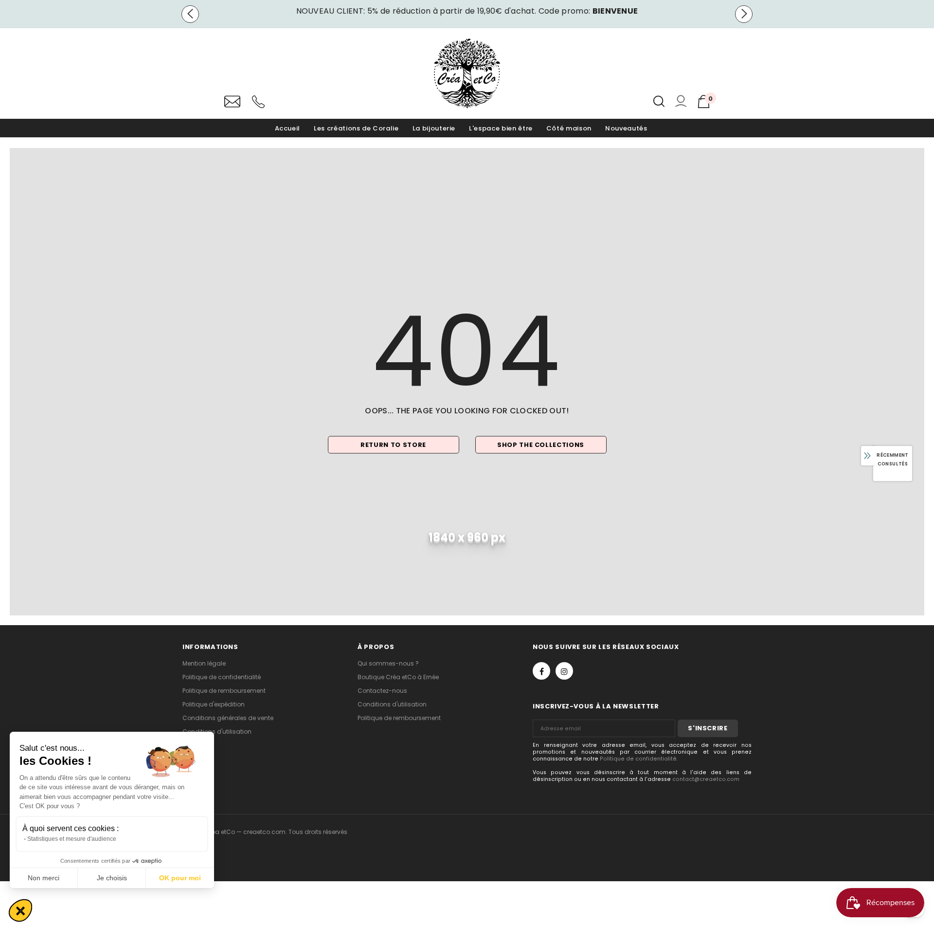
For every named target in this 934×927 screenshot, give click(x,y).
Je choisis (112, 878)
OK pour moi (180, 878)
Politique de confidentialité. (639, 758)
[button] (20, 910)
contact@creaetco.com (705, 779)
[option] (467, 11)
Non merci (43, 878)
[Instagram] (564, 671)
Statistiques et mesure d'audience (71, 838)
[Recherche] (659, 101)
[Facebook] (541, 671)
